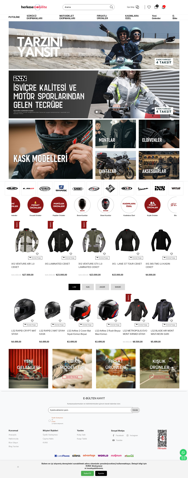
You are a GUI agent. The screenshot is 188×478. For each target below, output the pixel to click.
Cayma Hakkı (48, 439)
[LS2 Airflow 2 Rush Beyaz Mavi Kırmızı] (80, 310)
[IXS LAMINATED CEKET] (26, 240)
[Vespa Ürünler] (94, 94)
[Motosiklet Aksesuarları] (159, 165)
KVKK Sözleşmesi (94, 466)
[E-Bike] (72, 368)
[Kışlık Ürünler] (159, 368)
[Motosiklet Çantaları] (115, 165)
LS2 (74, 287)
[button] (97, 112)
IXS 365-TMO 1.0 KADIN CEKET (124, 265)
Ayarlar (101, 473)
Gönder (135, 410)
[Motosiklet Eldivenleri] (159, 134)
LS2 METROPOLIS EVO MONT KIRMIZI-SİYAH (107, 332)
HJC (88, 287)
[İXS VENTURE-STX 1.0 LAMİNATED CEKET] (60, 240)
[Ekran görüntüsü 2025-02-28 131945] (162, 439)
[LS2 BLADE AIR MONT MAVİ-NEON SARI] (136, 310)
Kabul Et (87, 473)
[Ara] (111, 7)
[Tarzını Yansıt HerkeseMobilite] (94, 45)
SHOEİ (118, 287)
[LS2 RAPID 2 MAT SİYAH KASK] (24, 310)
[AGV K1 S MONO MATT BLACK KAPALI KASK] (161, 240)
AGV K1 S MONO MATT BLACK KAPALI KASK (158, 265)
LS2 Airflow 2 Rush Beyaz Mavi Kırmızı (80, 332)
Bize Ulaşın (13, 443)
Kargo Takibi (82, 439)
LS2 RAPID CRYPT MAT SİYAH (163, 332)
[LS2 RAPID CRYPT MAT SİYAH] (164, 310)
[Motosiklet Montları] (115, 134)
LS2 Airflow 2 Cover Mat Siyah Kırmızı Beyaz (51, 332)
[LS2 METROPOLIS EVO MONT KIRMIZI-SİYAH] (108, 310)
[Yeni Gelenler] (28, 368)
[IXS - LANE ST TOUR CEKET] (94, 240)
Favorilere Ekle (37, 254)
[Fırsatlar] (116, 368)
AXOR (102, 287)
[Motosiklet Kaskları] (51, 149)
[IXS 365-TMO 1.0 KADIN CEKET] (127, 240)
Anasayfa (12, 435)
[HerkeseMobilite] (34, 7)
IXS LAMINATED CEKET (23, 264)
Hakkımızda (13, 439)
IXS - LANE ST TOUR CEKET (93, 264)
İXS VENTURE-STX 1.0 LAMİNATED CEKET (57, 265)
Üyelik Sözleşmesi (57, 417)
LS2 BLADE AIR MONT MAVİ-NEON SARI (134, 332)
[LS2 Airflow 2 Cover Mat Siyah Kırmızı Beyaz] (52, 310)
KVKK (53, 421)
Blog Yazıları (14, 446)
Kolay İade (81, 435)
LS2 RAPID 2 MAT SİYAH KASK (24, 332)
